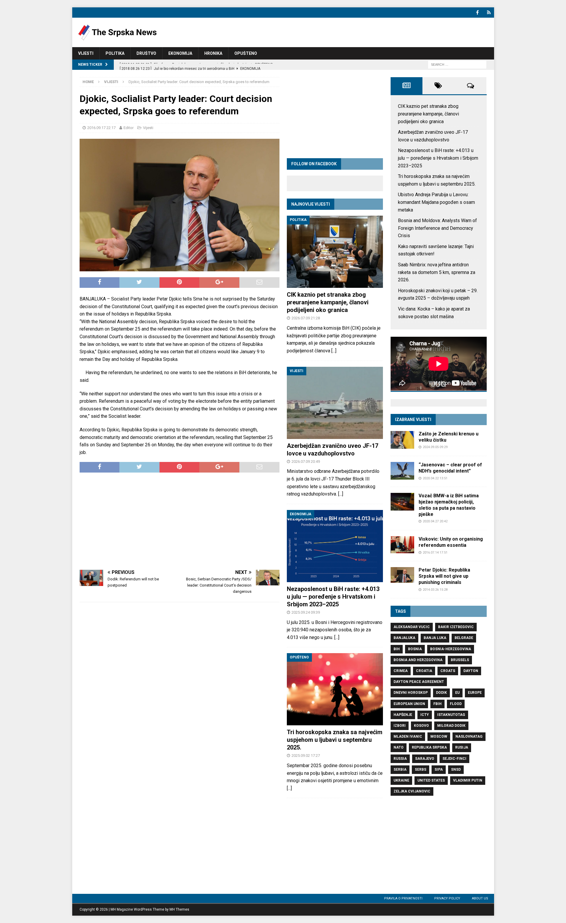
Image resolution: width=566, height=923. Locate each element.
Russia (400, 759)
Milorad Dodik (451, 726)
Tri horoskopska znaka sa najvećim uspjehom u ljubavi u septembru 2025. (334, 740)
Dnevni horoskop (411, 693)
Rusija (461, 747)
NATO (399, 747)
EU (457, 693)
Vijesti (85, 53)
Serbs (420, 769)
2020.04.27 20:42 (435, 521)
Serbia (400, 769)
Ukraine (401, 780)
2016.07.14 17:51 (435, 552)
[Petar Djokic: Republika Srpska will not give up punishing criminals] (402, 575)
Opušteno (245, 53)
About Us (480, 898)
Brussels (460, 660)
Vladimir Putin (467, 780)
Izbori (400, 726)
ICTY (424, 715)
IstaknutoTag (451, 715)
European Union (409, 704)
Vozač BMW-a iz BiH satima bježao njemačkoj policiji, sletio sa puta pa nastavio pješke (449, 505)
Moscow (438, 736)
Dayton (470, 671)
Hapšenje (403, 715)
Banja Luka (435, 638)
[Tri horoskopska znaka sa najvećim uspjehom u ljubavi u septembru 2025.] (335, 689)
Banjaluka (404, 638)
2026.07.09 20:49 (306, 461)
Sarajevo (424, 759)
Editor (129, 128)
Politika (115, 53)
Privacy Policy (447, 898)
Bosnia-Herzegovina (450, 649)
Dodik (441, 693)
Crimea (401, 671)
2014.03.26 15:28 (435, 590)
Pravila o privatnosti (403, 898)
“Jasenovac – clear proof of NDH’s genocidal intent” (450, 468)
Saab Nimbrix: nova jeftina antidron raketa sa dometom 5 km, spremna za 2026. (436, 272)
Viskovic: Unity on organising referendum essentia (451, 542)
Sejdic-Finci (454, 759)
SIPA (439, 769)
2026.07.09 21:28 (306, 318)
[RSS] (489, 12)
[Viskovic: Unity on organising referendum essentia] (402, 544)
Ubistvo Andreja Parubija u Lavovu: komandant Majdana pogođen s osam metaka (436, 202)
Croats (447, 671)
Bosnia (415, 649)
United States (431, 780)
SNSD (456, 769)
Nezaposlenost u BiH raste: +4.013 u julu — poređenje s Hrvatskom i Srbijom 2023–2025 (333, 596)
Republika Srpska (429, 747)
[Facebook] (477, 12)
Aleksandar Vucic (412, 627)
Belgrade (464, 638)
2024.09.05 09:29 (435, 447)
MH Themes (179, 909)
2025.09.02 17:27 (306, 755)
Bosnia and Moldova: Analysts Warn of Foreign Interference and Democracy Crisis (437, 228)
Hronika (213, 53)
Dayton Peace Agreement (419, 682)
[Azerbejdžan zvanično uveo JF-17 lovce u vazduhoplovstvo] (335, 403)
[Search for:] (457, 64)
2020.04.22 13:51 (435, 478)
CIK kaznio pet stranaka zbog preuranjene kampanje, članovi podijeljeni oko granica (327, 302)
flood (456, 704)
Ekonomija (180, 53)
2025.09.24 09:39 (306, 612)
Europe (475, 693)
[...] (333, 351)
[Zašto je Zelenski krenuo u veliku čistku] (402, 440)
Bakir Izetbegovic (456, 627)
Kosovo (421, 726)
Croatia (424, 671)
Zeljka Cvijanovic (412, 791)
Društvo (146, 53)
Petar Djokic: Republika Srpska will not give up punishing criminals (444, 576)
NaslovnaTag (469, 736)
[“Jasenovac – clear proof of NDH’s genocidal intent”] (402, 471)
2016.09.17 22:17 (101, 128)
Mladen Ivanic (408, 736)
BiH (397, 649)
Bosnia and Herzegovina (418, 660)
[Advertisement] (179, 521)
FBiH (437, 704)
